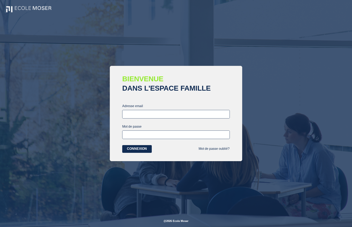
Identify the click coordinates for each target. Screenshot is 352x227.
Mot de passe (132, 126)
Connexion (137, 148)
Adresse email (132, 106)
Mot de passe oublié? (214, 148)
